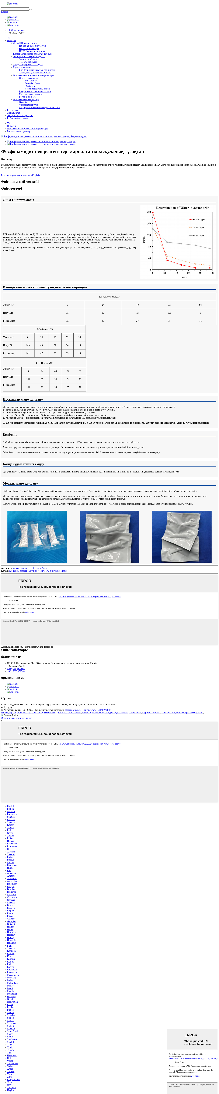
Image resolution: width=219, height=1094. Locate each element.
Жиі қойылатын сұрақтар (20, 115)
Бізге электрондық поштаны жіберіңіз (20, 175)
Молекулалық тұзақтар (30, 94)
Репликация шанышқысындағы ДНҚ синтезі (105, 712)
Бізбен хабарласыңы (17, 118)
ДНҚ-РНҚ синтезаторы (25, 43)
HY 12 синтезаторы (29, 48)
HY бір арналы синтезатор (32, 46)
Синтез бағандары (28, 78)
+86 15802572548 (16, 671)
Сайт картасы (89, 710)
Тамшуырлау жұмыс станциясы (35, 72)
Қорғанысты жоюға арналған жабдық (32, 54)
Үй (8, 37)
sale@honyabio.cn (16, 668)
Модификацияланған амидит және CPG (39, 107)
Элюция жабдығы (28, 59)
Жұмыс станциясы (22, 67)
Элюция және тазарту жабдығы (29, 56)
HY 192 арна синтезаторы (32, 51)
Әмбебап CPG (26, 102)
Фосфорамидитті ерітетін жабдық (30, 568)
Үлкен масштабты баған (37, 88)
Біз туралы (12, 110)
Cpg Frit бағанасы (151, 712)
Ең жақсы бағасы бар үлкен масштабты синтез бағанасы (38, 571)
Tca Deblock (135, 712)
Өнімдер (11, 40)
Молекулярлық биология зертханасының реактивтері (28, 712)
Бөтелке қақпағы (27, 96)
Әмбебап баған (32, 83)
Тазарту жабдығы (28, 62)
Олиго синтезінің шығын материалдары (33, 75)
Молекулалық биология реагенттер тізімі (182, 712)
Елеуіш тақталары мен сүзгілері (35, 91)
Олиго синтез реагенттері (26, 99)
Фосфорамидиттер (28, 104)
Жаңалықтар (13, 113)
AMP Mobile (104, 710)
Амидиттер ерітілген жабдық (28, 64)
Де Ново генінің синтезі (69, 712)
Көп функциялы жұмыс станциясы (37, 70)
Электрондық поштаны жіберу (16, 718)
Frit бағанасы (31, 80)
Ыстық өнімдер (73, 710)
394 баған (30, 86)
